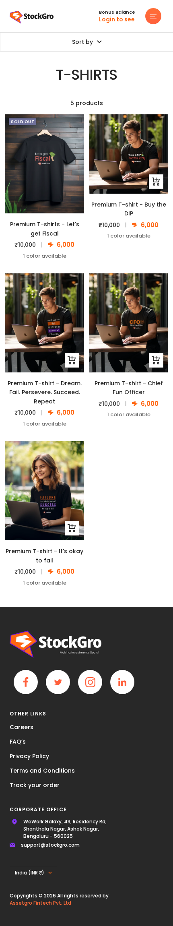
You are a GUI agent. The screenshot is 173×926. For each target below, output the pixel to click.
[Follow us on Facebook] (26, 682)
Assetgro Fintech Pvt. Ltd (40, 902)
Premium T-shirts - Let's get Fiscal (44, 228)
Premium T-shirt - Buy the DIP (128, 208)
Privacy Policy (29, 756)
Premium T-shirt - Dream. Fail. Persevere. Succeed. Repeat (45, 392)
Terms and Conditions (42, 771)
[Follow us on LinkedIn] (122, 682)
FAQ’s (18, 742)
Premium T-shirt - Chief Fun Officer (129, 387)
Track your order (35, 785)
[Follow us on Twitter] (58, 682)
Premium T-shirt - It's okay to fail (44, 555)
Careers (21, 727)
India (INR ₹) (29, 872)
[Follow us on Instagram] (90, 682)
